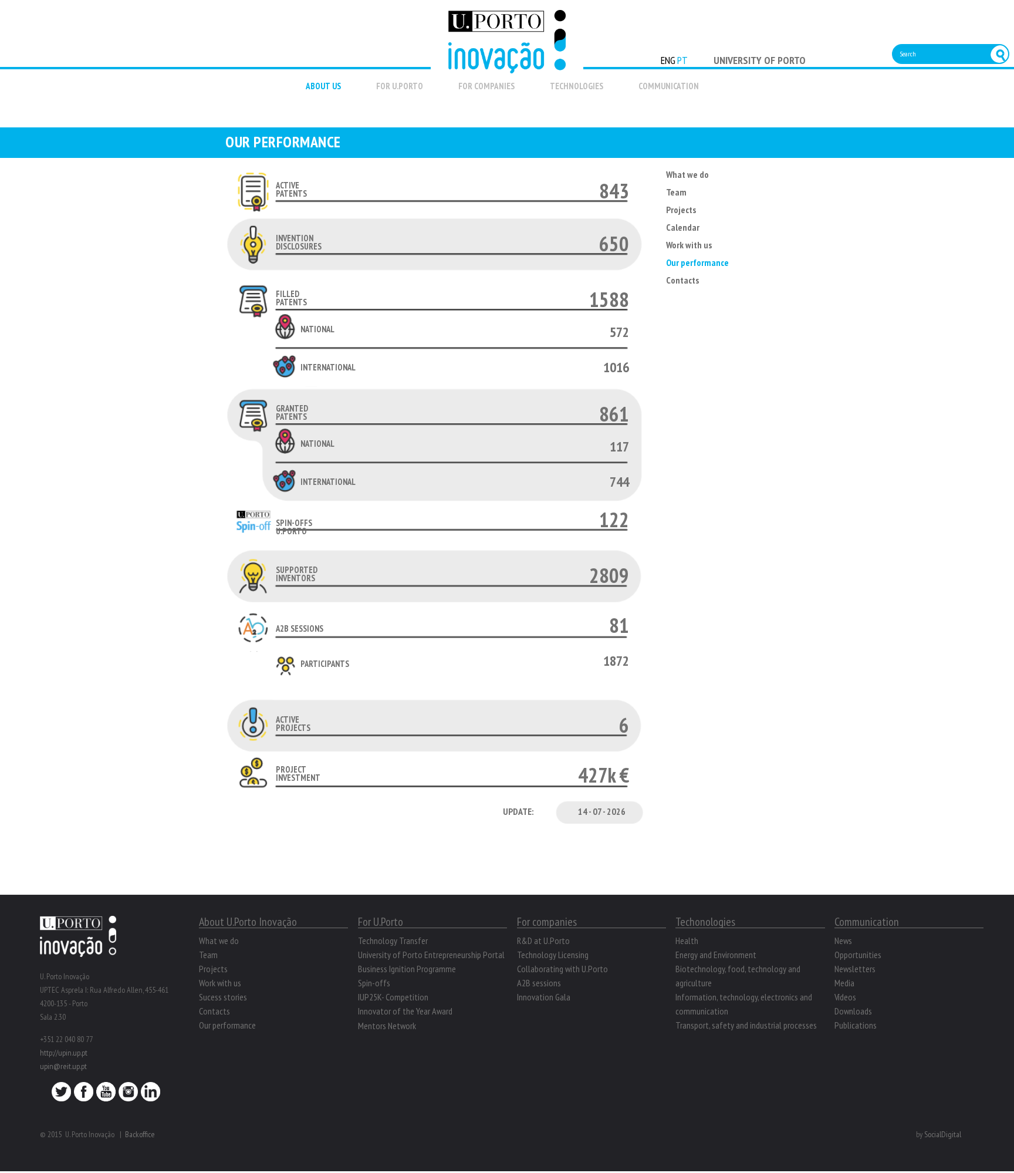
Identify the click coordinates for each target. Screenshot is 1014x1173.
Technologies (576, 86)
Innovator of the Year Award (405, 1011)
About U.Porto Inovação (248, 921)
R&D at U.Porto (543, 940)
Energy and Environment (715, 954)
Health (686, 940)
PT (682, 60)
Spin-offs (374, 983)
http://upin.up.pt (63, 1052)
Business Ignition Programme (407, 969)
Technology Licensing (553, 954)
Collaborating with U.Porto (562, 969)
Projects (681, 209)
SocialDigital (942, 1134)
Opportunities (857, 954)
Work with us (689, 245)
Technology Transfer (393, 940)
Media (844, 983)
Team (676, 192)
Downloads (853, 1011)
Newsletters (855, 969)
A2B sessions (539, 983)
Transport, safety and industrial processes (746, 1025)
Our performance (697, 262)
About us (323, 86)
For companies (486, 86)
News (843, 940)
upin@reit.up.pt (63, 1066)
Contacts (682, 280)
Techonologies (705, 921)
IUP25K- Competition (393, 997)
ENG (668, 60)
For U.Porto (399, 86)
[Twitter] (61, 1095)
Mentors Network (387, 1026)
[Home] (507, 66)
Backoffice (140, 1134)
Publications (855, 1025)
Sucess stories (223, 997)
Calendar (682, 227)
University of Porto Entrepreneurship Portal (431, 954)
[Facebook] (83, 1095)
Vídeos (845, 997)
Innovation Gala (543, 997)
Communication (668, 86)
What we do (687, 174)
